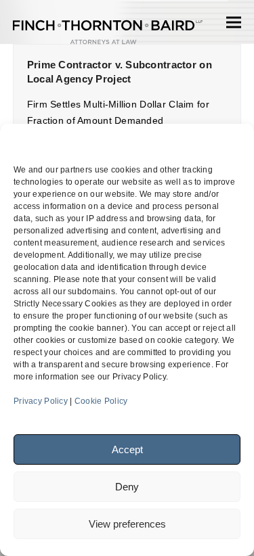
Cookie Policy (101, 401)
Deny (127, 486)
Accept (127, 449)
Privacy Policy (41, 401)
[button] (233, 22)
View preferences (127, 524)
